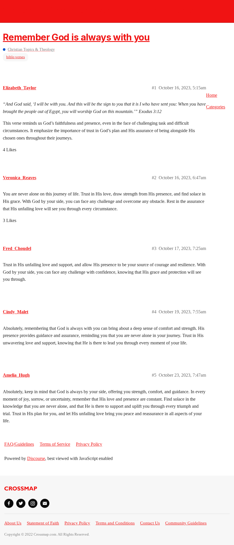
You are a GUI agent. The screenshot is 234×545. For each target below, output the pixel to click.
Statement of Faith (43, 523)
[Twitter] (20, 503)
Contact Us (150, 523)
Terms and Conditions (115, 523)
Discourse (36, 458)
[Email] (44, 503)
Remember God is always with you (76, 37)
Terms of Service (55, 444)
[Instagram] (32, 503)
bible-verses (15, 57)
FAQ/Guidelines (19, 444)
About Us (12, 523)
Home (211, 95)
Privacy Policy (89, 444)
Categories (215, 106)
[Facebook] (8, 503)
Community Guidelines (186, 523)
